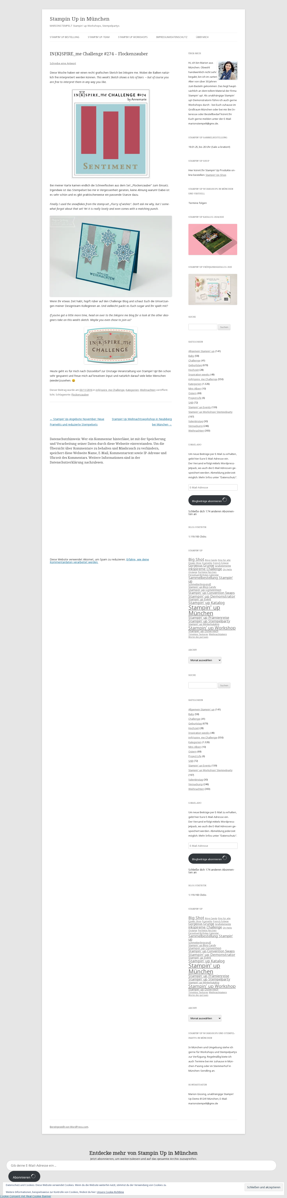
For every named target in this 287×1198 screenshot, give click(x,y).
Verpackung (195, 426)
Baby (191, 356)
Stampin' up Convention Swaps (211, 592)
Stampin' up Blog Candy (202, 587)
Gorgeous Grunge (201, 565)
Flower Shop (194, 563)
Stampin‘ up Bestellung (64, 37)
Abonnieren (22, 1177)
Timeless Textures (198, 634)
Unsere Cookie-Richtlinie (110, 1192)
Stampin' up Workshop (212, 628)
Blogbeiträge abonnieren (207, 501)
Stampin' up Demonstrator (211, 596)
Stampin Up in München (80, 18)
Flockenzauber (79, 394)
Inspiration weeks (199, 374)
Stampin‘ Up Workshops (133, 37)
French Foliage (221, 563)
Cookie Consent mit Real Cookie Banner (25, 1196)
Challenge (194, 360)
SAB (190, 402)
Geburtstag (195, 365)
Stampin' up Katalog (206, 602)
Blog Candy (211, 559)
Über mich (202, 37)
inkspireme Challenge (205, 568)
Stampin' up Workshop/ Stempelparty (210, 412)
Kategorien (132, 390)
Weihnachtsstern (218, 634)
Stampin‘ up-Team (99, 37)
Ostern (192, 393)
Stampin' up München (204, 610)
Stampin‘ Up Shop (216, 175)
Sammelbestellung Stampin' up (210, 579)
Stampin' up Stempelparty (209, 621)
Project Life (194, 398)
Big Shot (196, 559)
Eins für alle (224, 559)
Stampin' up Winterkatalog (203, 624)
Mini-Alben (194, 388)
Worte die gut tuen (198, 637)
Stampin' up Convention (204, 590)
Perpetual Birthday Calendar (203, 574)
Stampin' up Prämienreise (208, 617)
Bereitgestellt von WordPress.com (69, 1126)
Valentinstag (195, 421)
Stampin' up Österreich (203, 631)
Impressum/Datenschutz (171, 37)
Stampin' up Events (199, 407)
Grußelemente (223, 565)
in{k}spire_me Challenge (110, 390)
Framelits (207, 562)
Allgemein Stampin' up (201, 351)
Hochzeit (193, 370)
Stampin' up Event (199, 599)
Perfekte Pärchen (207, 572)
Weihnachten (148, 390)
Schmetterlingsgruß (199, 584)
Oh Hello (227, 569)
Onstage (192, 572)
